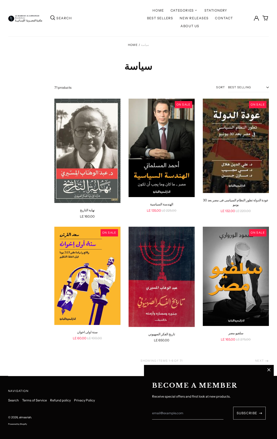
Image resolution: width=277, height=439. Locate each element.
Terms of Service (34, 400)
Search (13, 400)
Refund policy (60, 400)
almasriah (25, 417)
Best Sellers (160, 18)
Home (158, 10)
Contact (224, 18)
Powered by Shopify (17, 424)
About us (189, 26)
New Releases (194, 18)
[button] (265, 18)
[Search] (52, 18)
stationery (215, 10)
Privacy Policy (84, 400)
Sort (220, 87)
